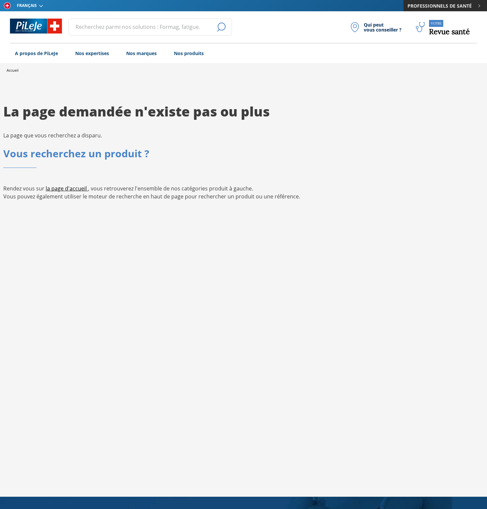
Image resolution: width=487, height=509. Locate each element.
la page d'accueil (67, 188)
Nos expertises (92, 53)
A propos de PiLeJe (36, 53)
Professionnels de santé (439, 6)
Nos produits (189, 53)
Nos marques (141, 53)
